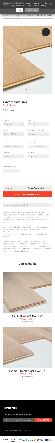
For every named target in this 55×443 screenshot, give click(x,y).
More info (32, 10)
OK (19, 10)
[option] (27, 60)
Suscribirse (43, 420)
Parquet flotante (22, 15)
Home (6, 15)
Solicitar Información (27, 194)
